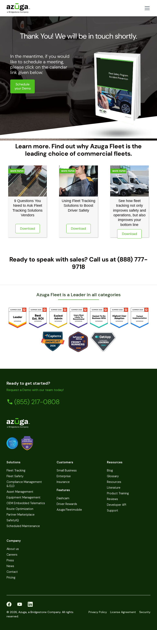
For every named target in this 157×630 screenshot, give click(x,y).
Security (144, 612)
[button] (146, 8)
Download (27, 228)
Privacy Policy (98, 612)
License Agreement (123, 612)
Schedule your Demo (23, 86)
